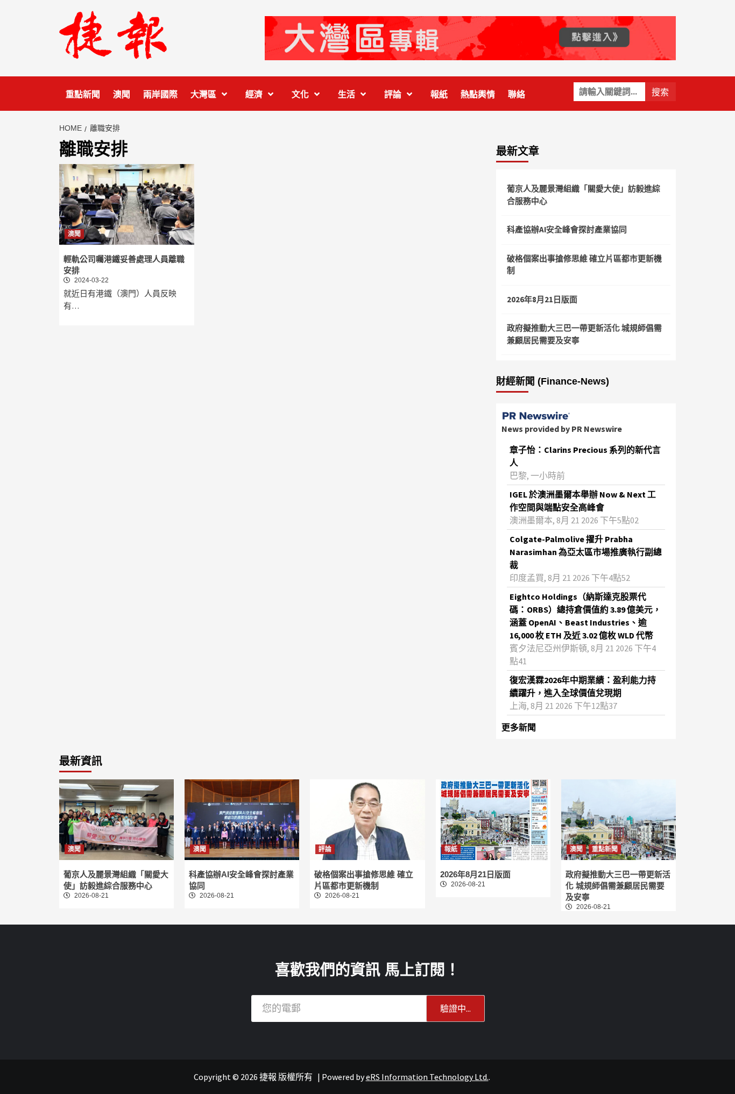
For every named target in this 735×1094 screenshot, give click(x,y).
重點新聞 (83, 94)
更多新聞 (518, 727)
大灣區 (203, 94)
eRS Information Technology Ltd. (427, 1076)
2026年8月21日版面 (542, 299)
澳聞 (121, 94)
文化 (300, 94)
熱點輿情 (478, 94)
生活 (346, 94)
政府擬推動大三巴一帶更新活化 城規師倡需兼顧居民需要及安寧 (584, 334)
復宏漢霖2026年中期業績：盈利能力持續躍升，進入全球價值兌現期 (583, 686)
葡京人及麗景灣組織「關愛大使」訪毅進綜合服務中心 (583, 194)
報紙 (439, 94)
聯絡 (516, 94)
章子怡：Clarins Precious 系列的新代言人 (585, 456)
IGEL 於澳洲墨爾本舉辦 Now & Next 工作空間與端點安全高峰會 (583, 501)
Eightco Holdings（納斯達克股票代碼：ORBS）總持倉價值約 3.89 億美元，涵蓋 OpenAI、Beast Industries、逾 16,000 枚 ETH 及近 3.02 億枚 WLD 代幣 (585, 616)
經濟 (254, 94)
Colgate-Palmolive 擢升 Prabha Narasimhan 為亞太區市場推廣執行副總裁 (586, 552)
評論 (392, 94)
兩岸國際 (160, 94)
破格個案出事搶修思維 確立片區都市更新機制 (584, 264)
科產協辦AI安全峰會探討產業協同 (567, 229)
